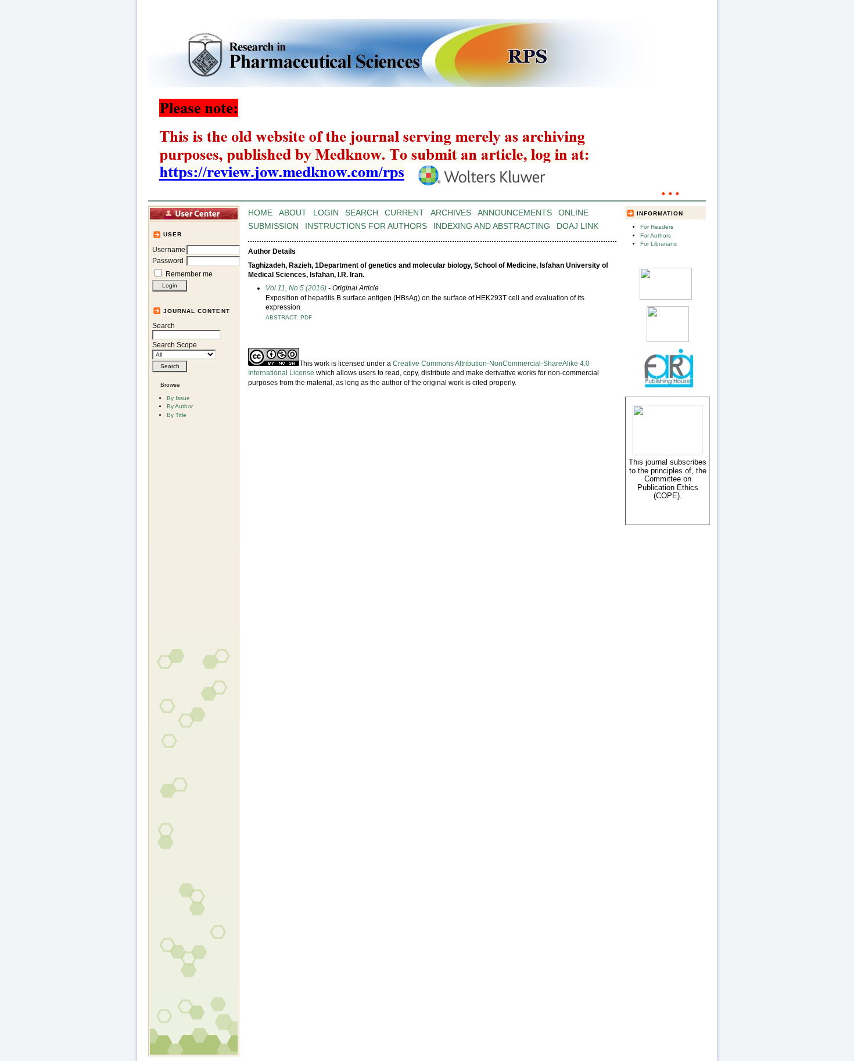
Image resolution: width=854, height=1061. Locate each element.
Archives (450, 212)
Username (168, 250)
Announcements (515, 212)
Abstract (281, 317)
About (293, 212)
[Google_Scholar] (666, 297)
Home (260, 212)
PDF (306, 317)
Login (326, 212)
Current (404, 212)
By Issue (178, 398)
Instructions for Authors (366, 226)
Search (163, 326)
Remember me (189, 274)
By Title (176, 415)
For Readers (656, 227)
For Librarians (658, 243)
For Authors (655, 235)
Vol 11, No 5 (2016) (295, 288)
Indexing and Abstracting (491, 226)
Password (168, 261)
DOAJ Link (577, 226)
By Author (180, 406)
